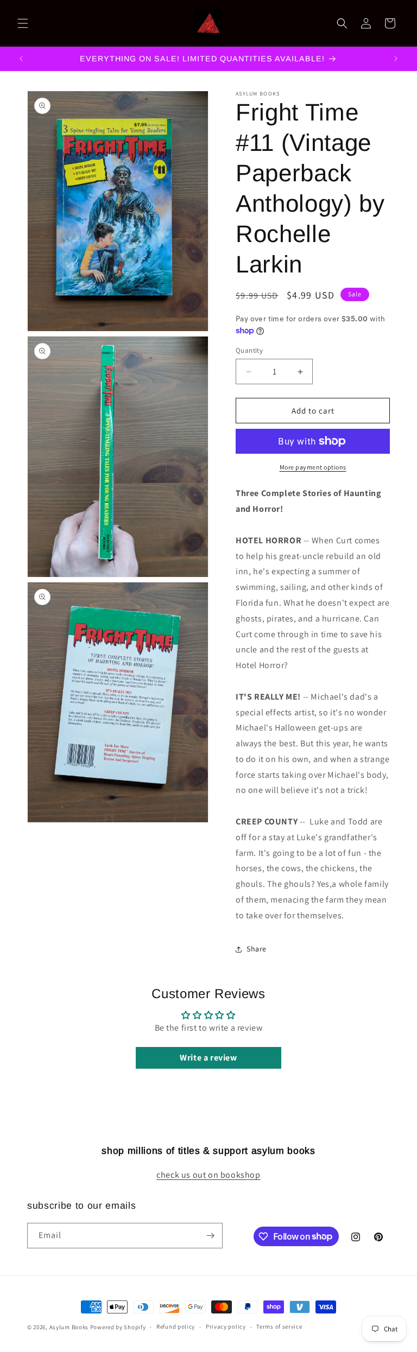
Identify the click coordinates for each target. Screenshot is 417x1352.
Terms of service (279, 1326)
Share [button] (257, 949)
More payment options (313, 467)
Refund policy (175, 1326)
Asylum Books (69, 1327)
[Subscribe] (210, 1235)
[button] (23, 23)
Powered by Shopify (118, 1327)
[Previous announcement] (21, 59)
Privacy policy (226, 1326)
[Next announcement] (396, 59)
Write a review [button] (208, 1057)
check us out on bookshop (208, 1174)
